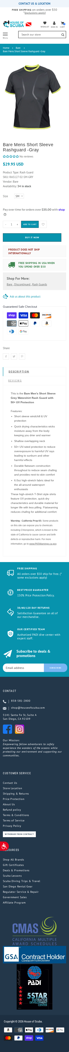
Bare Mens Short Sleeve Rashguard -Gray (24, 51)
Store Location (12, 788)
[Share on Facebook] (6, 356)
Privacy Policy (12, 826)
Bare (18, 47)
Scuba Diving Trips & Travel (21, 881)
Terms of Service (14, 820)
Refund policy (12, 809)
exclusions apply (35, 13)
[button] (11, 156)
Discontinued (22, 284)
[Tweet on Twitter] (14, 356)
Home (6, 47)
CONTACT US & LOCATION (34, 3)
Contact (9, 691)
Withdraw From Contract (19, 834)
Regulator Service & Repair (21, 892)
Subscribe (56, 668)
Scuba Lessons (12, 875)
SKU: (6, 177)
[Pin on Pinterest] (22, 356)
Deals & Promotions (16, 870)
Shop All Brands (13, 859)
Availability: (10, 186)
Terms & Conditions (16, 815)
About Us (9, 804)
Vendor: (7, 181)
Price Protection (14, 799)
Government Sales (15, 897)
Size (5, 196)
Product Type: (11, 172)
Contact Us (10, 783)
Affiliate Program (14, 902)
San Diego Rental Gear (18, 886)
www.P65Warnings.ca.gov (42, 543)
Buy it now (32, 237)
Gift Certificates (13, 865)
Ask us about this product (25, 296)
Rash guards (39, 284)
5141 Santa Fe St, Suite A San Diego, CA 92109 (20, 717)
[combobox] (42, 34)
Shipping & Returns (16, 793)
